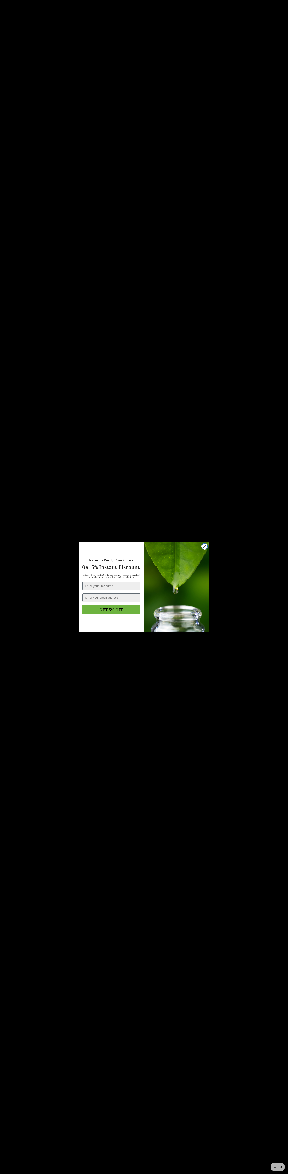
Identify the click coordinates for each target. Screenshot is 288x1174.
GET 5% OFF (112, 610)
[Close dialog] (205, 546)
